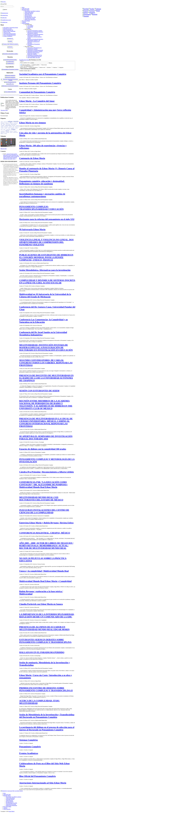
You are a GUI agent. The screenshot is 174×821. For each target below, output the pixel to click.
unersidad (7, 132)
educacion (3, 132)
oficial (4, 124)
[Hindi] (97, 11)
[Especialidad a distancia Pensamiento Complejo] (10, 69)
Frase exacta (44, 64)
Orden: (21, 66)
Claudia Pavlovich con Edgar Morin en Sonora (41, 604)
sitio (1, 124)
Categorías (61, 67)
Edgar (13, 129)
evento (5, 133)
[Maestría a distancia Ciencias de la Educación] (10, 61)
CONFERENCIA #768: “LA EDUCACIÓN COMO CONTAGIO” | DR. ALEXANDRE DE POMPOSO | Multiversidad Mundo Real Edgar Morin (43, 484)
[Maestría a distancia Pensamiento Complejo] (10, 59)
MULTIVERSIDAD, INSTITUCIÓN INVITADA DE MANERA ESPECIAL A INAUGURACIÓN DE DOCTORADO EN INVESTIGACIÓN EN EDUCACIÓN (46, 347)
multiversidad (8, 125)
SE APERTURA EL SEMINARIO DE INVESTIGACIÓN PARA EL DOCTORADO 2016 (45, 437)
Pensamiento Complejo (30, 746)
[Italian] (85, 12)
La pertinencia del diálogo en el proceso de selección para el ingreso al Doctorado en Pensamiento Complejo (46, 728)
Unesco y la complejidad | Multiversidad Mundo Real (44, 571)
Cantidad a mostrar (23, 70)
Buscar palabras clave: (25, 62)
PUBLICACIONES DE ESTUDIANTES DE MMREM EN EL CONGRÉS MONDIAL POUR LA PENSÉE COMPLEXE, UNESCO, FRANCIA (46, 257)
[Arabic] (91, 9)
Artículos (49, 67)
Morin (7, 131)
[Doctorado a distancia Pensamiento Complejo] (10, 53)
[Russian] (94, 14)
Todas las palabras (26, 64)
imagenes (7, 123)
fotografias (3, 123)
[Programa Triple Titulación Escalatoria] (10, 44)
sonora (11, 132)
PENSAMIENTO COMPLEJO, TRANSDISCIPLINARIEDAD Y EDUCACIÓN (41, 207)
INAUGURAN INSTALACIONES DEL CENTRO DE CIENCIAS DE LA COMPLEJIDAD (44, 511)
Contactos (55, 67)
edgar (10, 121)
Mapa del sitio (4, 148)
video (4, 129)
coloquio (15, 131)
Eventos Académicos (28, 753)
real (13, 126)
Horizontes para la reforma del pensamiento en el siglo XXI (46, 219)
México (2, 133)
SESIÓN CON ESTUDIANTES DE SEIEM (39, 390)
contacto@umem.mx (10, 153)
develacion (6, 126)
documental (8, 124)
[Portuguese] (86, 14)
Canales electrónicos (33, 67)
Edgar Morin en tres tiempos (32, 122)
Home (20, 59)
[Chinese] (98, 9)
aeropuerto (3, 131)
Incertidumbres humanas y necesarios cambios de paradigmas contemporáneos (42, 195)
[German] (91, 11)
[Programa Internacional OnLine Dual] (10, 41)
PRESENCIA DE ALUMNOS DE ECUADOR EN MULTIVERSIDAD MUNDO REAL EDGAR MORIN (44, 628)
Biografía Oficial (25, 59)
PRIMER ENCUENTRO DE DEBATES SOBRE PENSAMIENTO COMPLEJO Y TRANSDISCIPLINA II (46, 689)
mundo (10, 126)
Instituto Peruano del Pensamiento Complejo (40, 83)
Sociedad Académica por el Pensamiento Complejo (42, 74)
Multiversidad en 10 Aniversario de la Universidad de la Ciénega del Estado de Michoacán (45, 295)
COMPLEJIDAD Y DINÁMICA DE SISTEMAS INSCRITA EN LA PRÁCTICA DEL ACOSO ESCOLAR (47, 281)
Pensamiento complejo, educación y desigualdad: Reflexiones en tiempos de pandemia (42, 182)
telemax (11, 131)
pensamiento (13, 124)
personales (16, 123)
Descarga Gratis (4, 110)
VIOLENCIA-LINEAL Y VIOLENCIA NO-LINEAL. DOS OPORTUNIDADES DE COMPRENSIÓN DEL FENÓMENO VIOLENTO (46, 242)
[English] (85, 9)
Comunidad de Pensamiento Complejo (37, 92)
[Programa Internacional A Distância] (9, 46)
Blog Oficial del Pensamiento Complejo (37, 776)
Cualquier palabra (35, 64)
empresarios (15, 132)
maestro (5, 128)
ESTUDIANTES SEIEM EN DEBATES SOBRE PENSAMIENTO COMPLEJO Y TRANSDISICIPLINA (45, 640)
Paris (2, 129)
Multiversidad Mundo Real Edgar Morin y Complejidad (45, 581)
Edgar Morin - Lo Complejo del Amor (37, 101)
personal (5, 121)
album (2, 121)
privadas (11, 123)
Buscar (50, 62)
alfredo (9, 128)
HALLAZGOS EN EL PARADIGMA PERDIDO (41, 652)
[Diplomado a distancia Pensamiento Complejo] (10, 80)
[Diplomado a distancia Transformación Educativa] (9, 85)
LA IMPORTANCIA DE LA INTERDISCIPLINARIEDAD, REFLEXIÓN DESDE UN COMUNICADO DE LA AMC (46, 615)
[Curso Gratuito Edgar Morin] (10, 91)
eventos (2, 128)
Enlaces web (42, 67)
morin (15, 121)
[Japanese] (91, 12)
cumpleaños (8, 129)
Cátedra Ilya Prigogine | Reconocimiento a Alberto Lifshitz (46, 472)
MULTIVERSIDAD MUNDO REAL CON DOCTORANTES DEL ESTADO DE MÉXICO (41, 498)
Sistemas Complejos (28, 740)
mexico (17, 125)
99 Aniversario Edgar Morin (32, 229)
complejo (2, 125)
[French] (85, 11)
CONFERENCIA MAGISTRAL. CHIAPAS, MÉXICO (44, 533)
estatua (2, 126)
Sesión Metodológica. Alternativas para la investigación (44, 270)
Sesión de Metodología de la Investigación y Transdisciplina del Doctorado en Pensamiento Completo (46, 715)
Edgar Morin (11, 811)
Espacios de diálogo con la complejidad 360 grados (42, 449)
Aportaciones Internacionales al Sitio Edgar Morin (42, 783)
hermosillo (13, 125)
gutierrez (13, 128)
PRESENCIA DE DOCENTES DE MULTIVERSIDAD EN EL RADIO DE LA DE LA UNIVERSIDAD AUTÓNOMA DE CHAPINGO (46, 378)
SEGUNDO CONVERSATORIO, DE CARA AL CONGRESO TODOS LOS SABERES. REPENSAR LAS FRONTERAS (46, 362)
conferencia (17, 126)
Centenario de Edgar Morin (32, 158)
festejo (16, 128)
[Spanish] (85, 16)
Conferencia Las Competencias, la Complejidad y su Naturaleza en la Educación (43, 320)
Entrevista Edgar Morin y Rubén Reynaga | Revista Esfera (46, 522)
